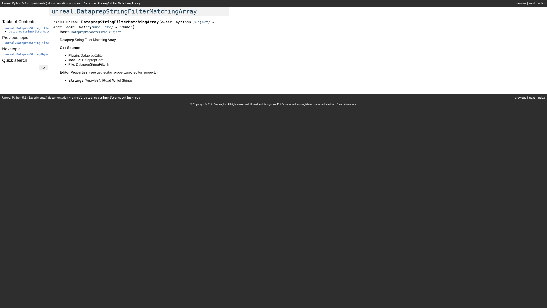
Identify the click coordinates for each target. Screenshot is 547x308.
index (541, 3)
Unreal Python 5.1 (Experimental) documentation (35, 3)
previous (520, 3)
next (532, 3)
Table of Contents (18, 21)
